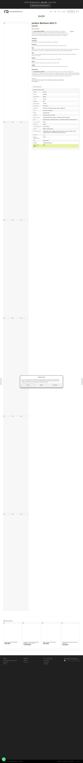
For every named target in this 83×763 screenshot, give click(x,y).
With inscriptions (66, 117)
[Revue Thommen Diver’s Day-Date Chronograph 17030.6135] (1, 381)
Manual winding (47, 80)
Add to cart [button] (8, 649)
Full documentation (47, 142)
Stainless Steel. (46, 115)
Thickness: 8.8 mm (47, 132)
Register (46, 663)
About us (26, 660)
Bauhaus (45, 94)
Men (52, 80)
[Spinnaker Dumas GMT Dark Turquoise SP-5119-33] (82, 381)
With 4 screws (53, 117)
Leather (42, 80)
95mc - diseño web (20, 761)
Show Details (17, 649)
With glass (59, 117)
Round (44, 110)
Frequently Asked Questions (10, 660)
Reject (41, 385)
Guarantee (5, 662)
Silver (55, 80)
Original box (46, 140)
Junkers (36, 81)
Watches (62, 80)
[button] (81, 1)
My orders (46, 662)
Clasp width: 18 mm (47, 131)
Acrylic (44, 124)
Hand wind (45, 105)
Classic (38, 80)
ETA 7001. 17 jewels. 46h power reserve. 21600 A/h (54, 108)
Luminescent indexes (64, 119)
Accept (27, 385)
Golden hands (46, 119)
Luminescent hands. (54, 119)
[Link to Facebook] (77, 761)
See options (55, 385)
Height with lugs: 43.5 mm (58, 131)
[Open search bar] (78, 12)
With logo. (52, 115)
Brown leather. (46, 126)
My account (46, 660)
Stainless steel (49, 110)
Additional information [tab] (37, 86)
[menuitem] (51, 12)
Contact (26, 662)
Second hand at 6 (73, 119)
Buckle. (44, 128)
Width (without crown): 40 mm (59, 132)
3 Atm (44, 137)
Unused (58, 80)
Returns (5, 663)
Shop (41, 16)
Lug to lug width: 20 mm (70, 131)
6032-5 (44, 96)
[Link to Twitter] (79, 761)
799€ (44, 145)
